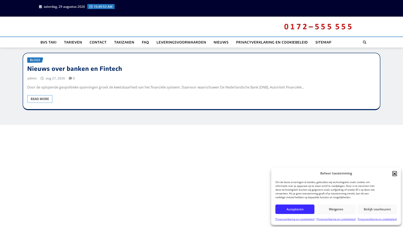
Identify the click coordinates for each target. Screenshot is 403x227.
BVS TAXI (48, 42)
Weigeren (336, 209)
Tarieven (73, 42)
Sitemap (323, 42)
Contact (98, 42)
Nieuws (221, 42)
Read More (40, 99)
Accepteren (295, 209)
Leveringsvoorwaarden (181, 42)
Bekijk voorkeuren (377, 209)
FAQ (145, 42)
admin (32, 78)
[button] (395, 173)
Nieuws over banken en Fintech (74, 68)
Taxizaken (124, 42)
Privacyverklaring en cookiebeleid (294, 219)
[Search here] (364, 42)
